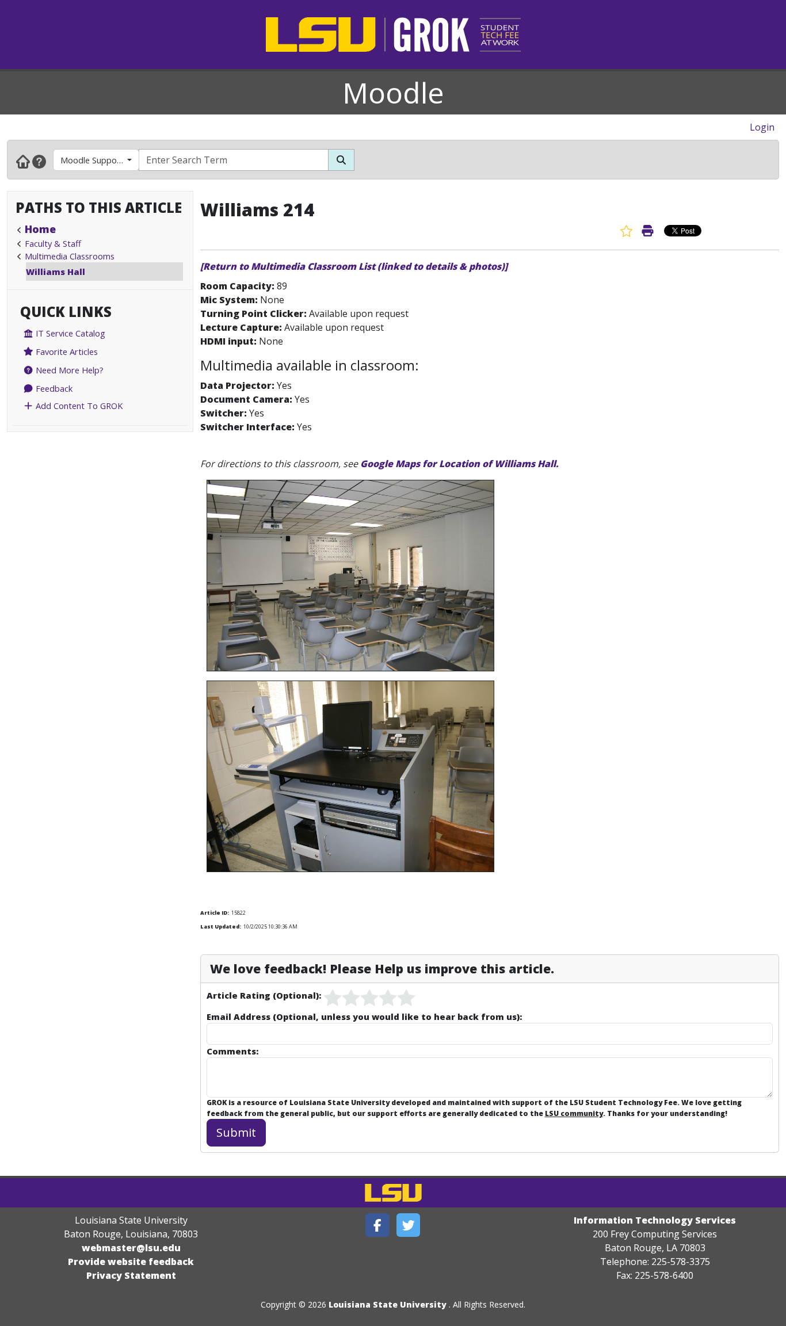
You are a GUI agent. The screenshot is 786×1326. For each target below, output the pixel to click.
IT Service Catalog (69, 333)
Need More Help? (68, 370)
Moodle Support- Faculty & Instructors (99, 160)
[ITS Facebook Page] (377, 1225)
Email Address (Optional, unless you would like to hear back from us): (364, 1016)
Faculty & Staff (53, 243)
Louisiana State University (388, 1304)
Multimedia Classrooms (70, 256)
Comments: (232, 1051)
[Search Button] (341, 160)
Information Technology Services (655, 1220)
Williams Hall (55, 271)
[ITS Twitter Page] (408, 1225)
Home (40, 229)
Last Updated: (220, 926)
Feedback (53, 388)
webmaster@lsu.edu (131, 1247)
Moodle (393, 92)
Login (762, 127)
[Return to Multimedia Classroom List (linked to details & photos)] (354, 266)
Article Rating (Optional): (264, 995)
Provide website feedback (131, 1261)
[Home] (23, 161)
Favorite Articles (65, 351)
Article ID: (214, 912)
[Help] (39, 161)
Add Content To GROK (78, 405)
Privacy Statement (131, 1275)
